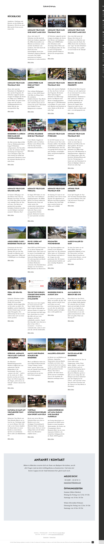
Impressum (46, 537)
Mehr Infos (31, 62)
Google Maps (61, 532)
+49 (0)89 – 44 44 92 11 (72, 480)
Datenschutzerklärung (77, 542)
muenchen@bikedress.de (72, 483)
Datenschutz (53, 537)
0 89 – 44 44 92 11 (42, 534)
